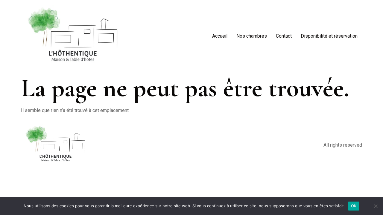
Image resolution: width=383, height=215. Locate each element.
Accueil (219, 36)
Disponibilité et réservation (329, 36)
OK (354, 205)
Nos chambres (251, 36)
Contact (284, 36)
